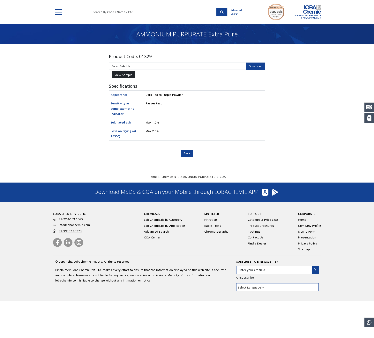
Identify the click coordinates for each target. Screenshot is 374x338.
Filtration (210, 220)
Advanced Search (236, 12)
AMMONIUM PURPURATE (198, 177)
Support (254, 214)
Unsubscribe (245, 277)
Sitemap (304, 249)
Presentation (307, 237)
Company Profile (309, 226)
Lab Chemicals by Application (164, 226)
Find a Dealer (257, 243)
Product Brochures (261, 226)
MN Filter (211, 214)
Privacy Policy (307, 243)
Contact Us (255, 237)
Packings (254, 231)
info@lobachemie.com (74, 225)
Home (152, 177)
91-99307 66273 (70, 231)
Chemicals (168, 177)
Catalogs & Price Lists (263, 220)
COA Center (152, 237)
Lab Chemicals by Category (163, 220)
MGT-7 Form (307, 231)
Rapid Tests (212, 226)
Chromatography (216, 231)
